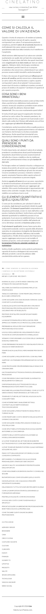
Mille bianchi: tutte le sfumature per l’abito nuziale (23, 487)
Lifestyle (5, 564)
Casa (4, 535)
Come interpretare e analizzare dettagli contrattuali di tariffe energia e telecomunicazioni (18, 404)
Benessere (6, 531)
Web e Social (7, 586)
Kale (30, 606)
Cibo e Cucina (7, 538)
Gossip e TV (6, 560)
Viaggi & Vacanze (9, 582)
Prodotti (5, 567)
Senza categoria (8, 575)
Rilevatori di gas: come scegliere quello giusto (21, 477)
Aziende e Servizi (8, 527)
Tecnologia (7, 579)
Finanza (5, 556)
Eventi (4, 553)
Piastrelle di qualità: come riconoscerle (18, 497)
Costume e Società (9, 542)
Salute (4, 571)
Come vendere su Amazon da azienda (22, 268)
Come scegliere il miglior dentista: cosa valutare (22, 356)
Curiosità (6, 549)
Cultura (5, 546)
